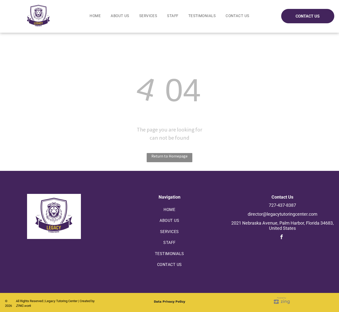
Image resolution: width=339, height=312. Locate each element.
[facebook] (281, 237)
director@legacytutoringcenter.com (282, 214)
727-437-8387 (282, 205)
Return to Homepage (169, 156)
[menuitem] (95, 16)
